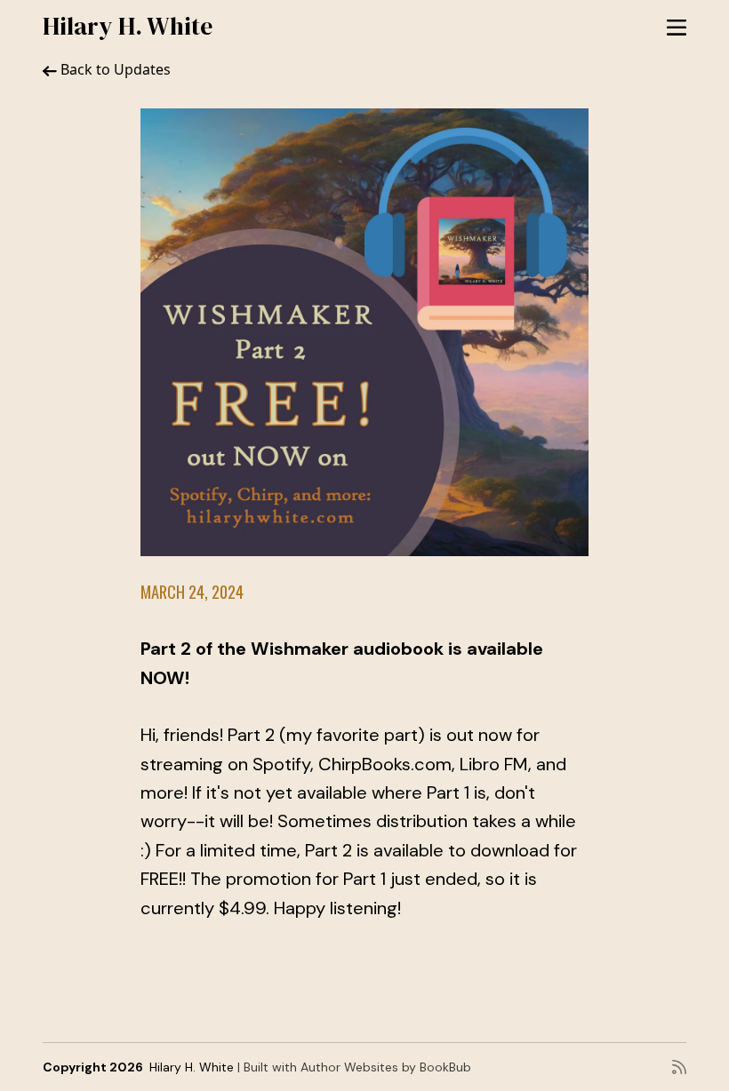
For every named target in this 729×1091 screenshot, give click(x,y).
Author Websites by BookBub (385, 1067)
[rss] (679, 1067)
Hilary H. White (127, 26)
